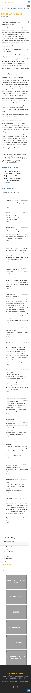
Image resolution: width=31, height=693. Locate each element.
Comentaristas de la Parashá (9, 11)
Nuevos (13, 192)
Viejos (17, 192)
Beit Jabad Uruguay (7, 2)
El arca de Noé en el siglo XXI (12, 173)
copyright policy (13, 162)
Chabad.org (10, 681)
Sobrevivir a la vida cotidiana (12, 178)
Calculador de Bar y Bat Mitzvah (16, 657)
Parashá (9, 8)
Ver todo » (7, 182)
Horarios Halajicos (16, 627)
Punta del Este (16, 597)
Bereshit (23, 8)
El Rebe (16, 612)
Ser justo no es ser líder (11, 176)
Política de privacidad (24, 681)
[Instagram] (17, 687)
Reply (7, 207)
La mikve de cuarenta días (11, 180)
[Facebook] (13, 687)
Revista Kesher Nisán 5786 (16, 582)
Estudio (3, 8)
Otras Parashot (16, 8)
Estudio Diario (16, 642)
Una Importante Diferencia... (12, 171)
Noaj (27, 8)
